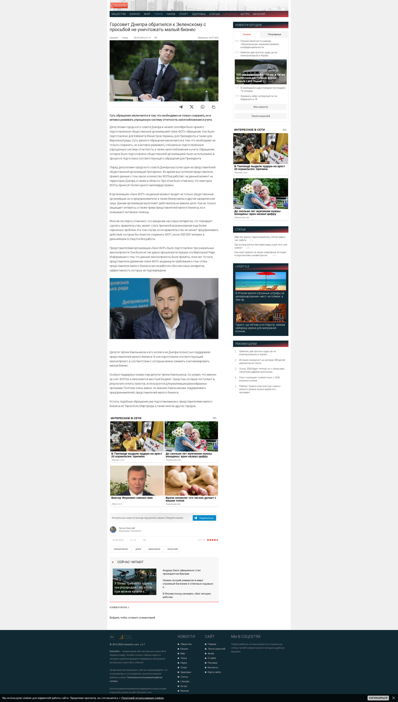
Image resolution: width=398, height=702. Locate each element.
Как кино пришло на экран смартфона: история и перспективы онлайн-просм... (260, 254)
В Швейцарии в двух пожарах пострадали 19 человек (263, 89)
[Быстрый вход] (283, 5)
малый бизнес (121, 549)
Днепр (138, 549)
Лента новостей (261, 116)
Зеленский (172, 549)
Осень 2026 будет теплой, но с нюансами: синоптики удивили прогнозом (262, 370)
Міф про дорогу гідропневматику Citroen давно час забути (260, 239)
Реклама (212, 663)
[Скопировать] (213, 107)
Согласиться (378, 698)
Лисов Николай (127, 528)
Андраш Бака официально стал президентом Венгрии (182, 572)
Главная (212, 644)
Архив (211, 653)
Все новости (261, 106)
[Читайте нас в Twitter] (244, 660)
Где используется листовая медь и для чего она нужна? (261, 246)
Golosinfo (119, 5)
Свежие (247, 34)
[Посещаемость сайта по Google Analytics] (126, 637)
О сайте (212, 658)
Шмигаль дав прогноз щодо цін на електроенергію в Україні (259, 54)
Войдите (114, 617)
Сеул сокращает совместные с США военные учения (259, 379)
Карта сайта (214, 672)
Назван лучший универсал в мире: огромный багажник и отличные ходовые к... (188, 584)
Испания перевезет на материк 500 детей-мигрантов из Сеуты (262, 362)
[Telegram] (180, 107)
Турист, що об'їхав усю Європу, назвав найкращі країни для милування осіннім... (260, 328)
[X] (191, 107)
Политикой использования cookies (142, 698)
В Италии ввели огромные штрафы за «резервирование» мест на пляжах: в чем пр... (259, 296)
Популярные (274, 34)
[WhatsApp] (202, 107)
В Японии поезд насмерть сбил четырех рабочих (187, 595)
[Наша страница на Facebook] (234, 660)
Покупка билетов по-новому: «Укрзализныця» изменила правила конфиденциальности (260, 44)
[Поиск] (272, 5)
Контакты (213, 667)
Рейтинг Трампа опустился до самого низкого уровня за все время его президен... (259, 389)
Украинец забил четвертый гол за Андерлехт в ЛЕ (259, 98)
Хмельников (154, 549)
